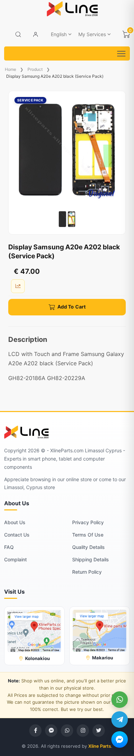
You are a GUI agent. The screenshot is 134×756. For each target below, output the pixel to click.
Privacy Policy (88, 522)
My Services (92, 34)
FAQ (9, 547)
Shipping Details (90, 559)
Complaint (15, 559)
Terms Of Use (87, 535)
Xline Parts (99, 746)
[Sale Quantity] (18, 286)
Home (10, 69)
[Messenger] (119, 739)
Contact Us (17, 535)
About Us (14, 522)
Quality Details (88, 547)
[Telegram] (119, 719)
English (59, 34)
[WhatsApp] (119, 699)
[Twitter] (98, 730)
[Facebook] (35, 730)
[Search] (18, 34)
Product (35, 69)
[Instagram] (83, 730)
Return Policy (87, 572)
